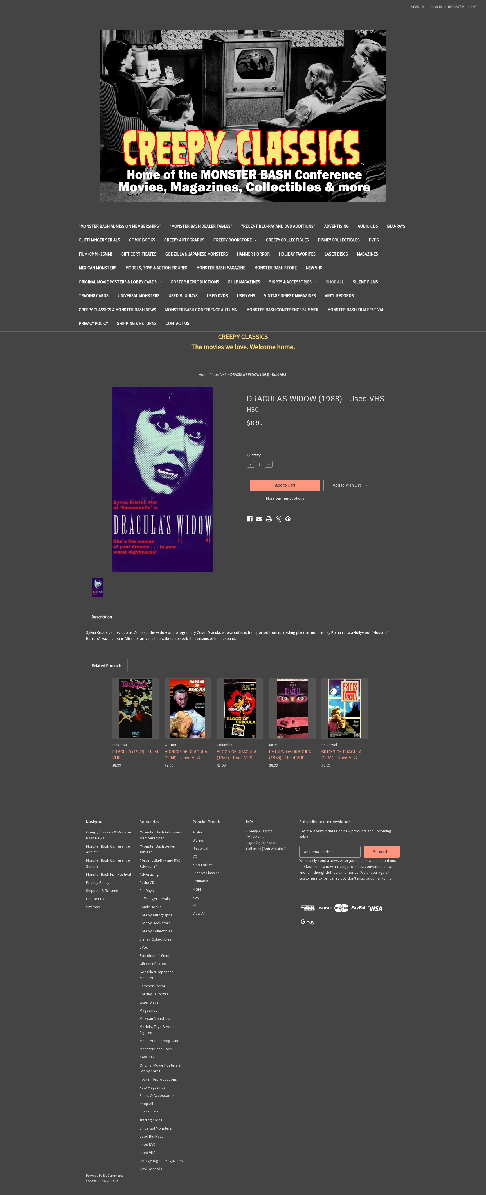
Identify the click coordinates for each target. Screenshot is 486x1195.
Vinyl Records (339, 295)
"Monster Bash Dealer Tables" (201, 226)
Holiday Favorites (297, 254)
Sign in (436, 6)
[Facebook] (250, 519)
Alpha (197, 832)
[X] (278, 519)
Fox (196, 897)
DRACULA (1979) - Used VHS (135, 755)
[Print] (269, 519)
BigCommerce (113, 1175)
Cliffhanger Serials (99, 240)
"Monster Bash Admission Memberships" (120, 226)
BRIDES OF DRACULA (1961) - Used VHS (341, 755)
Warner (199, 840)
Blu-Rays (396, 226)
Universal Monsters (138, 295)
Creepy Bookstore (232, 240)
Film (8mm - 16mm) (95, 254)
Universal (200, 848)
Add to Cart (135, 713)
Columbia (200, 881)
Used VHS (246, 295)
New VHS (314, 267)
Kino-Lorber (202, 864)
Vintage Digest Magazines (290, 295)
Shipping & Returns (137, 323)
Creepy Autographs (184, 240)
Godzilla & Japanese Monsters (196, 254)
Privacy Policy (93, 323)
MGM (197, 889)
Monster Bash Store (275, 267)
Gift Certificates (138, 254)
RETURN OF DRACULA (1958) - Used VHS (290, 755)
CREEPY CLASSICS (243, 336)
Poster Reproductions (195, 281)
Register (456, 6)
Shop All (335, 281)
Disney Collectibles (339, 240)
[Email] (259, 519)
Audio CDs (368, 226)
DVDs (374, 240)
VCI (195, 856)
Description (101, 617)
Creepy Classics (206, 872)
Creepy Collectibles (287, 240)
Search (417, 6)
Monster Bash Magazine (220, 267)
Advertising (336, 226)
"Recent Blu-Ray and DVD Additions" (278, 226)
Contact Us (177, 323)
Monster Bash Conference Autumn (201, 309)
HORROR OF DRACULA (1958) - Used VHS (186, 755)
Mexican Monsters (97, 267)
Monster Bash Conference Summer (282, 309)
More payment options (285, 498)
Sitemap (93, 906)
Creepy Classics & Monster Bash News (117, 309)
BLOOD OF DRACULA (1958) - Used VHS (236, 755)
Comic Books (142, 240)
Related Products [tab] (106, 665)
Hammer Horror (253, 254)
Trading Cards (94, 295)
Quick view (135, 703)
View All (199, 913)
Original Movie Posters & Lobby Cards (118, 281)
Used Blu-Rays (183, 295)
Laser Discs (336, 254)
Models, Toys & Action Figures (156, 267)
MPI (196, 905)
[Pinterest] (288, 519)
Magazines (367, 254)
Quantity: (254, 455)
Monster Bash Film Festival (355, 309)
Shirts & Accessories (290, 281)
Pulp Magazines (244, 281)
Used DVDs (217, 295)
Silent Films (365, 281)
